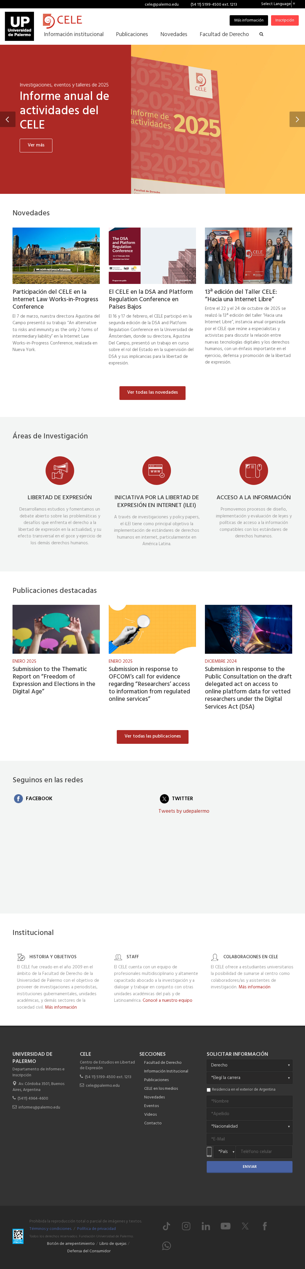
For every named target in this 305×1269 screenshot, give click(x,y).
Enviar (250, 1166)
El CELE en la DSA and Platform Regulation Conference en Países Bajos (151, 299)
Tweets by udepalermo (183, 811)
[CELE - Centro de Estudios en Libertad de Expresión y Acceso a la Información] (95, 21)
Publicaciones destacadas (55, 591)
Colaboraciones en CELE (250, 957)
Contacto (153, 1123)
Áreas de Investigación (50, 437)
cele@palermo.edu (162, 4)
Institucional (33, 933)
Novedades (31, 214)
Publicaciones (156, 1080)
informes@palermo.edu (39, 1107)
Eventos (151, 1106)
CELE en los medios (161, 1089)
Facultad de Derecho (163, 1063)
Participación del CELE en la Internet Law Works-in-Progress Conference (55, 299)
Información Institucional (166, 1071)
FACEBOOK (39, 799)
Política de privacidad (96, 1228)
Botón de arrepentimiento (71, 1243)
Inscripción (285, 20)
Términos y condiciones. (50, 1228)
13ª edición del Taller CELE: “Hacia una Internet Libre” (69, 164)
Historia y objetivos (53, 957)
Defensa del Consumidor (89, 1251)
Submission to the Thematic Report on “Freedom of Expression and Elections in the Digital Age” (54, 680)
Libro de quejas (112, 1243)
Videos (150, 1115)
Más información (249, 20)
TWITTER (182, 799)
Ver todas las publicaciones (153, 736)
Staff (133, 957)
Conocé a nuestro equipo (167, 1000)
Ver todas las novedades (152, 392)
